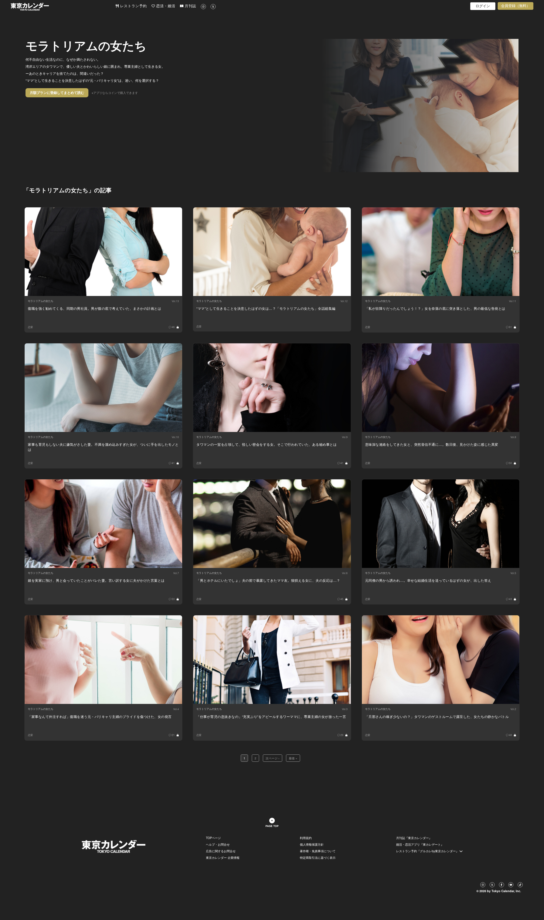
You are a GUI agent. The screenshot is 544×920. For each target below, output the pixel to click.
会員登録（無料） (515, 6)
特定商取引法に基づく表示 (318, 857)
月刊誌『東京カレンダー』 (414, 837)
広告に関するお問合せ (221, 850)
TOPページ (213, 837)
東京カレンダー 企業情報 (222, 857)
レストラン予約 (133, 6)
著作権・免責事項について (318, 850)
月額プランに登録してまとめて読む (57, 92)
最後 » (293, 758)
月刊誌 (189, 6)
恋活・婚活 (165, 6)
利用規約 (306, 837)
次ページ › (272, 758)
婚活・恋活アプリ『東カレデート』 (420, 844)
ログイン (483, 6)
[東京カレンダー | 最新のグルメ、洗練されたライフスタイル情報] (63, 7)
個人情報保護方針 (312, 844)
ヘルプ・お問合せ (218, 844)
